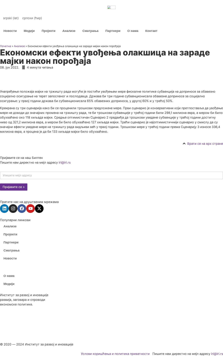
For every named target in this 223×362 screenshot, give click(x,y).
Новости (10, 31)
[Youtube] (30, 208)
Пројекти (48, 31)
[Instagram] (13, 208)
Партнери (112, 31)
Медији (29, 31)
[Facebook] (21, 208)
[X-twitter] (39, 208)
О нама (132, 31)
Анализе (68, 31)
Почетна (5, 46)
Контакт (151, 31)
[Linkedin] (4, 208)
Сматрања (90, 31)
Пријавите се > (14, 187)
